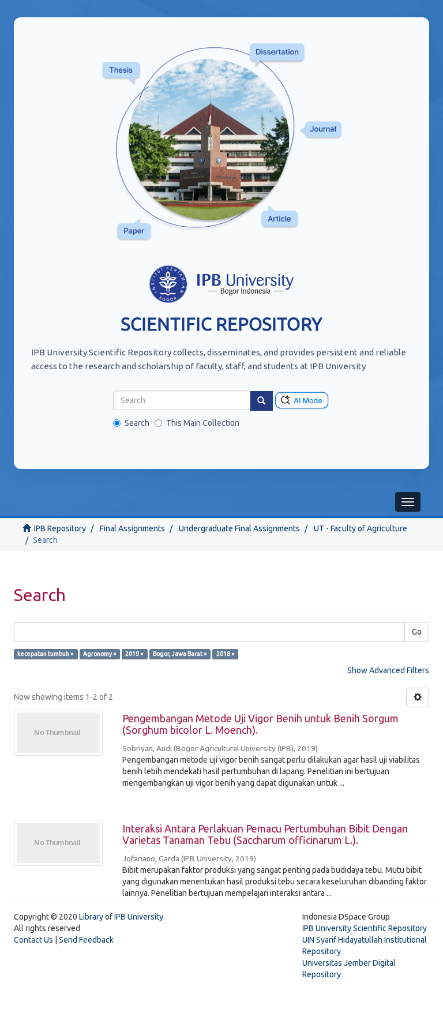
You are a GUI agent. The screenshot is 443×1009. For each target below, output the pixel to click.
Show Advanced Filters (388, 670)
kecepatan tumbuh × (45, 653)
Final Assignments (132, 528)
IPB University (138, 916)
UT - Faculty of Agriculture (360, 528)
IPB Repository (60, 528)
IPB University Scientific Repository (364, 928)
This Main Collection (202, 422)
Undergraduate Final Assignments (239, 528)
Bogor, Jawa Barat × (180, 653)
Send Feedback (86, 939)
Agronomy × (100, 653)
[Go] (261, 401)
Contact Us (33, 939)
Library (91, 916)
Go (417, 631)
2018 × (225, 653)
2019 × (134, 653)
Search (137, 422)
